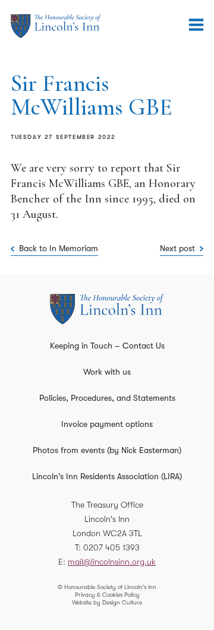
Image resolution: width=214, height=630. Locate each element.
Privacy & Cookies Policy (107, 594)
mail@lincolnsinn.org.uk (112, 561)
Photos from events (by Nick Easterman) (107, 450)
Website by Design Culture (107, 602)
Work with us (107, 371)
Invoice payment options (107, 424)
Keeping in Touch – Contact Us (107, 345)
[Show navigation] (196, 24)
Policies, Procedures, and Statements (107, 398)
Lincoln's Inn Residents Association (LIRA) (107, 476)
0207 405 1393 (111, 547)
